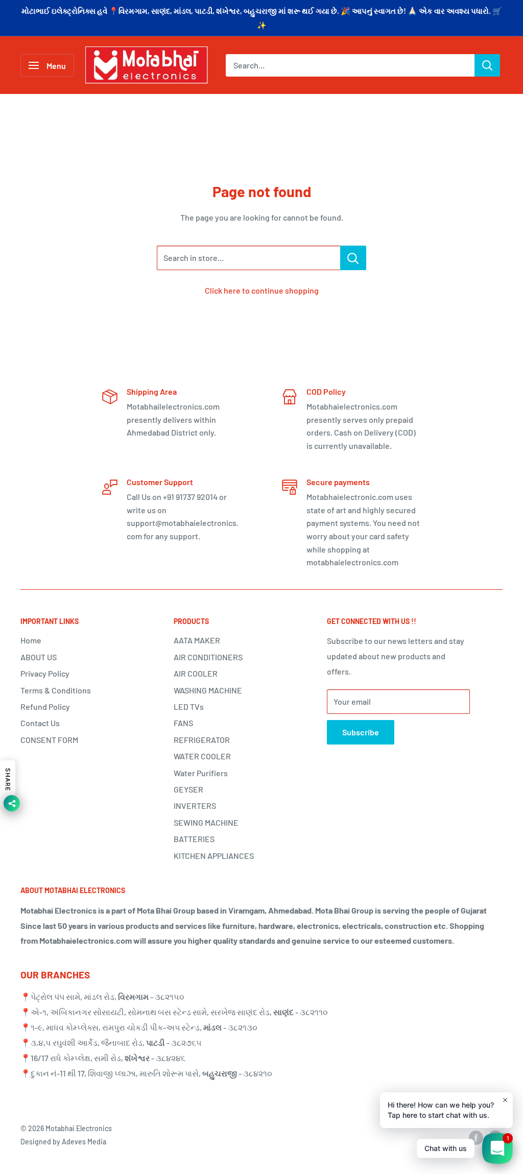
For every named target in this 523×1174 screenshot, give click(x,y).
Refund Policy (45, 706)
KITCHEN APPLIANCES (214, 855)
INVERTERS (195, 805)
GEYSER (188, 789)
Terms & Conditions (55, 690)
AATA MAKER (197, 640)
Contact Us (40, 723)
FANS (183, 723)
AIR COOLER (196, 673)
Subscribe (360, 732)
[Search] (487, 65)
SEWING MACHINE (206, 822)
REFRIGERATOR (202, 740)
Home (30, 640)
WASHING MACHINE (208, 690)
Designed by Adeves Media (63, 1141)
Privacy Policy (44, 673)
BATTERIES (194, 839)
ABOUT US (38, 657)
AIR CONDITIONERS (208, 657)
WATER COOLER (202, 756)
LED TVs (189, 706)
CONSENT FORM (49, 740)
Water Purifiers (201, 773)
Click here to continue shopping (262, 290)
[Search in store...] (353, 258)
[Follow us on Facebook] (476, 1138)
